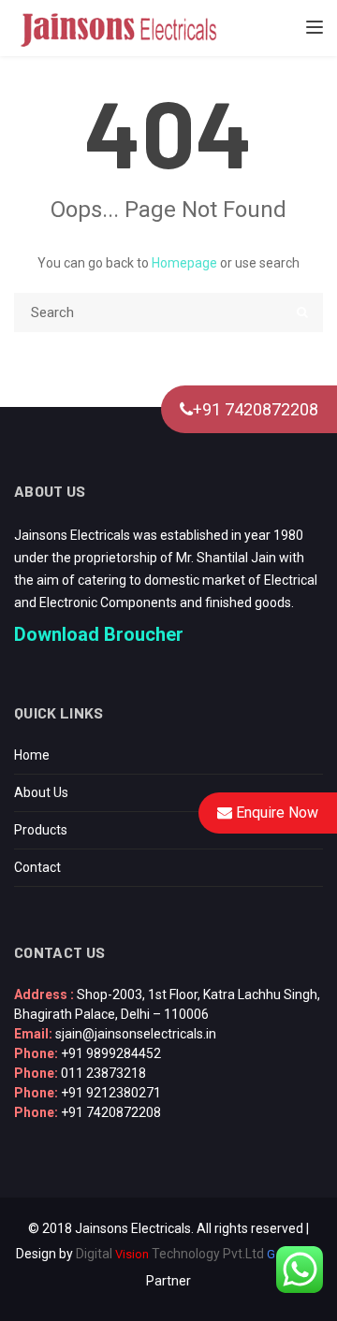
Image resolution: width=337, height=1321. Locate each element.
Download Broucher (98, 634)
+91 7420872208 (255, 409)
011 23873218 (103, 1073)
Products (40, 829)
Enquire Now (275, 812)
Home (32, 755)
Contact (37, 867)
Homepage (184, 262)
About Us (41, 792)
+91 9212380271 (111, 1092)
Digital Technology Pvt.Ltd (170, 1253)
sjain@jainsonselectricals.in (135, 1033)
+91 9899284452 (111, 1053)
